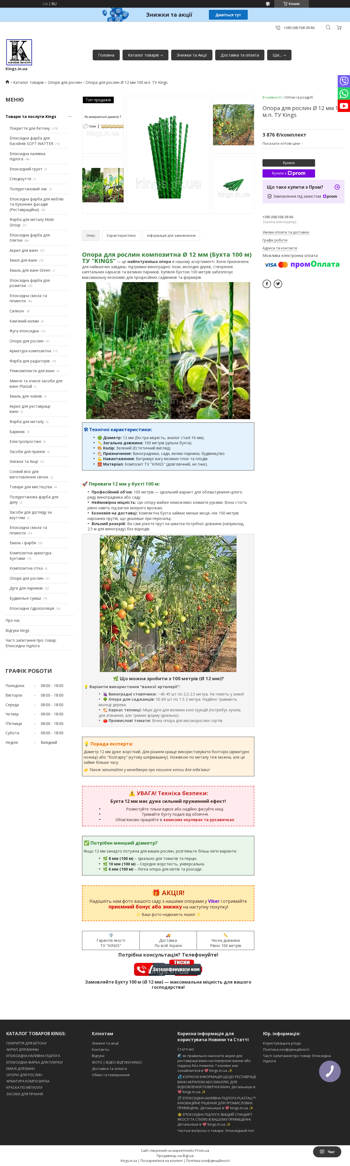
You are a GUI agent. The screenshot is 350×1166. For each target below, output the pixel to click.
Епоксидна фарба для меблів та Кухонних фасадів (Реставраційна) (36, 204)
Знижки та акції (105, 1043)
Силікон (17, 310)
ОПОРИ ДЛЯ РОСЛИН (24, 1074)
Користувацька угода (282, 1043)
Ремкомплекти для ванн (32, 370)
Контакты (100, 1049)
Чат (331, 1152)
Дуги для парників (26, 588)
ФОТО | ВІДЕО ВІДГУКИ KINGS (117, 1062)
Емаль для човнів (26, 396)
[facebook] (266, 284)
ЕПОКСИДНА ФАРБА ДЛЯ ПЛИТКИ (34, 1062)
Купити (288, 163)
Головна (106, 55)
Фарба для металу (27, 421)
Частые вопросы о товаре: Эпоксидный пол (215, 1130)
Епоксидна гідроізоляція (32, 608)
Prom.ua (202, 1150)
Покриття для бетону (30, 128)
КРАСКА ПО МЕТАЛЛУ (24, 1087)
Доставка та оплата (240, 55)
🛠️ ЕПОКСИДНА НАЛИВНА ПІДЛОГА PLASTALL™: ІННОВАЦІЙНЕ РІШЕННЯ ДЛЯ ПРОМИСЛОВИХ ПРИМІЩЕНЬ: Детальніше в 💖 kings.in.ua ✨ (216, 1103)
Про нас (12, 620)
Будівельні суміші (25, 598)
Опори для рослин (65, 82)
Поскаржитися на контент (162, 1160)
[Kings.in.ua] (19, 52)
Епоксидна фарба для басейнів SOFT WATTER (31, 140)
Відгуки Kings (17, 630)
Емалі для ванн (23, 260)
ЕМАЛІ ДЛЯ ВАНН (20, 1068)
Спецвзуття (20, 178)
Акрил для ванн (24, 250)
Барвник (17, 431)
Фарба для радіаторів (30, 360)
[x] (278, 284)
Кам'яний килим (24, 321)
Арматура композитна (30, 350)
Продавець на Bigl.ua (175, 1155)
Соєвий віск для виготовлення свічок (29, 474)
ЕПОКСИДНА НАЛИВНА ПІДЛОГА (33, 1055)
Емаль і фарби (23, 542)
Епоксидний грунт (26, 168)
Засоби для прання (27, 451)
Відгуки (98, 1055)
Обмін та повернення (111, 1074)
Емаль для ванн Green (30, 270)
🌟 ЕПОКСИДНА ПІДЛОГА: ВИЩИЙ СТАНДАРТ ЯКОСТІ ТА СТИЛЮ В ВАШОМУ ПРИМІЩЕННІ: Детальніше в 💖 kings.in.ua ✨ (214, 1119)
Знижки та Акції (192, 55)
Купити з (279, 173)
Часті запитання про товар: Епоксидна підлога (31, 643)
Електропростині (25, 441)
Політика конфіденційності (286, 1049)
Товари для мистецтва (31, 486)
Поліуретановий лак (28, 188)
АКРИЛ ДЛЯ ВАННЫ (22, 1049)
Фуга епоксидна (24, 330)
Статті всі (185, 1049)
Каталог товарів (143, 55)
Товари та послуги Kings (30, 116)
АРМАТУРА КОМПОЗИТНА (27, 1081)
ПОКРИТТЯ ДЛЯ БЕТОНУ (26, 1043)
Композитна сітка (26, 568)
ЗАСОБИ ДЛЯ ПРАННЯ (24, 1093)
